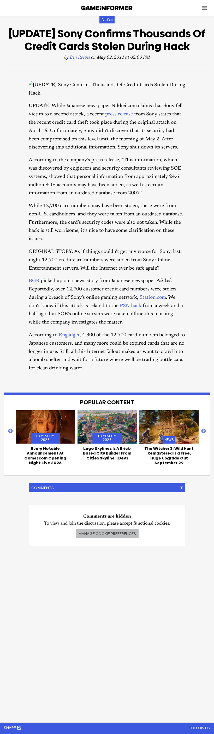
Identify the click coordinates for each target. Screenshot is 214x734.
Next (203, 431)
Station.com (153, 297)
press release (119, 114)
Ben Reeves (80, 57)
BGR (34, 280)
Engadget (69, 335)
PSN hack (130, 305)
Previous (10, 431)
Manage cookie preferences (107, 533)
